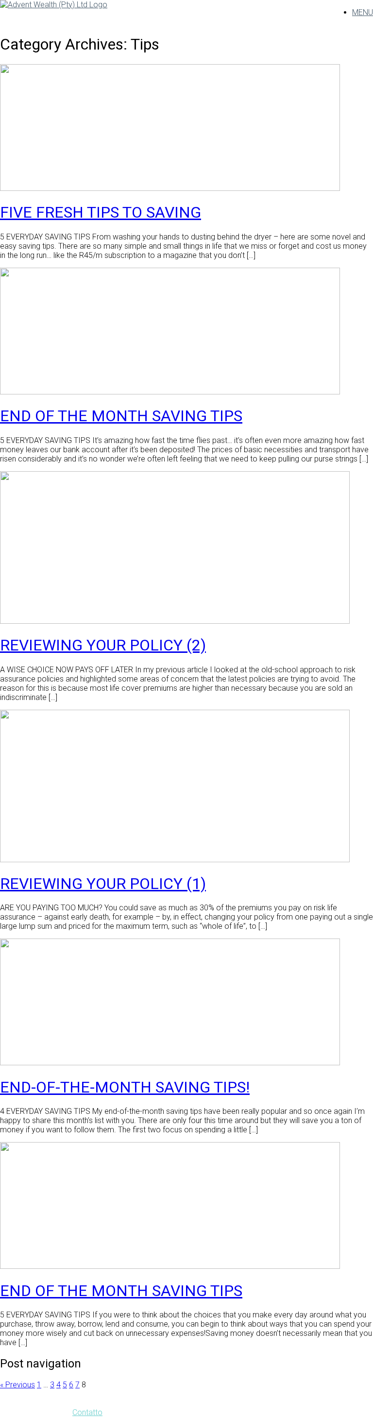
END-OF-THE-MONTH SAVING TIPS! (125, 1087)
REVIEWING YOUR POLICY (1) (103, 883)
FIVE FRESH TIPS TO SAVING (100, 212)
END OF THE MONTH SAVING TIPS (121, 416)
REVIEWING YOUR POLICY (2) (103, 645)
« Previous (17, 1384)
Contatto (87, 1412)
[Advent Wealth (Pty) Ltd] (53, 4)
